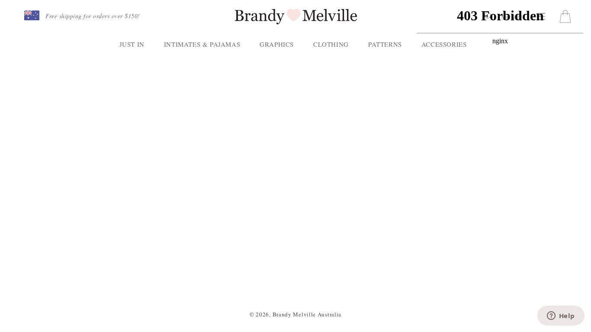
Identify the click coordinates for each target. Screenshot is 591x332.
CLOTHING (331, 44)
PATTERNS (385, 44)
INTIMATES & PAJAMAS (202, 44)
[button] (32, 16)
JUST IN (132, 44)
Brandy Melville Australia (307, 314)
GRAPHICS (277, 44)
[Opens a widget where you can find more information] (561, 316)
